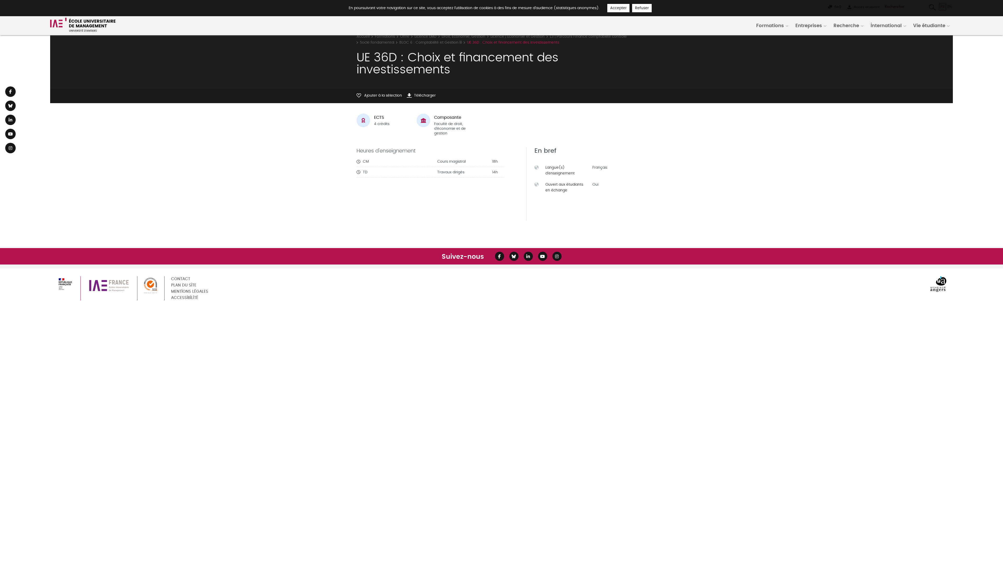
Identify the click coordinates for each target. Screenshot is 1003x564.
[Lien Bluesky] (10, 106)
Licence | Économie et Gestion (518, 36)
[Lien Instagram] (10, 148)
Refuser (642, 8)
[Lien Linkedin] (10, 120)
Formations (770, 25)
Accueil (363, 36)
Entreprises (808, 25)
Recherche (846, 25)
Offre (404, 36)
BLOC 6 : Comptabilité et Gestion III (430, 42)
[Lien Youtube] (10, 134)
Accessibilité (184, 298)
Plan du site (183, 285)
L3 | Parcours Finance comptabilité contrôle (588, 36)
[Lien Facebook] (10, 91)
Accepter (618, 8)
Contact (180, 279)
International (886, 25)
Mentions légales (189, 292)
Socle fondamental (377, 42)
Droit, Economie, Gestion (463, 36)
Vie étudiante (929, 25)
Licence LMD (425, 36)
